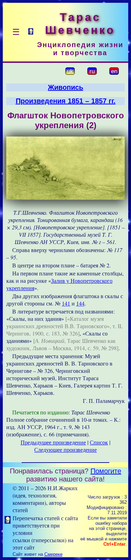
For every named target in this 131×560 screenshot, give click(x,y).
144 (80, 303)
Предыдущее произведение (53, 442)
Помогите (105, 471)
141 (66, 303)
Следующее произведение (65, 449)
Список (99, 442)
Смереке (53, 554)
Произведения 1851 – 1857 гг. (66, 101)
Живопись (65, 87)
